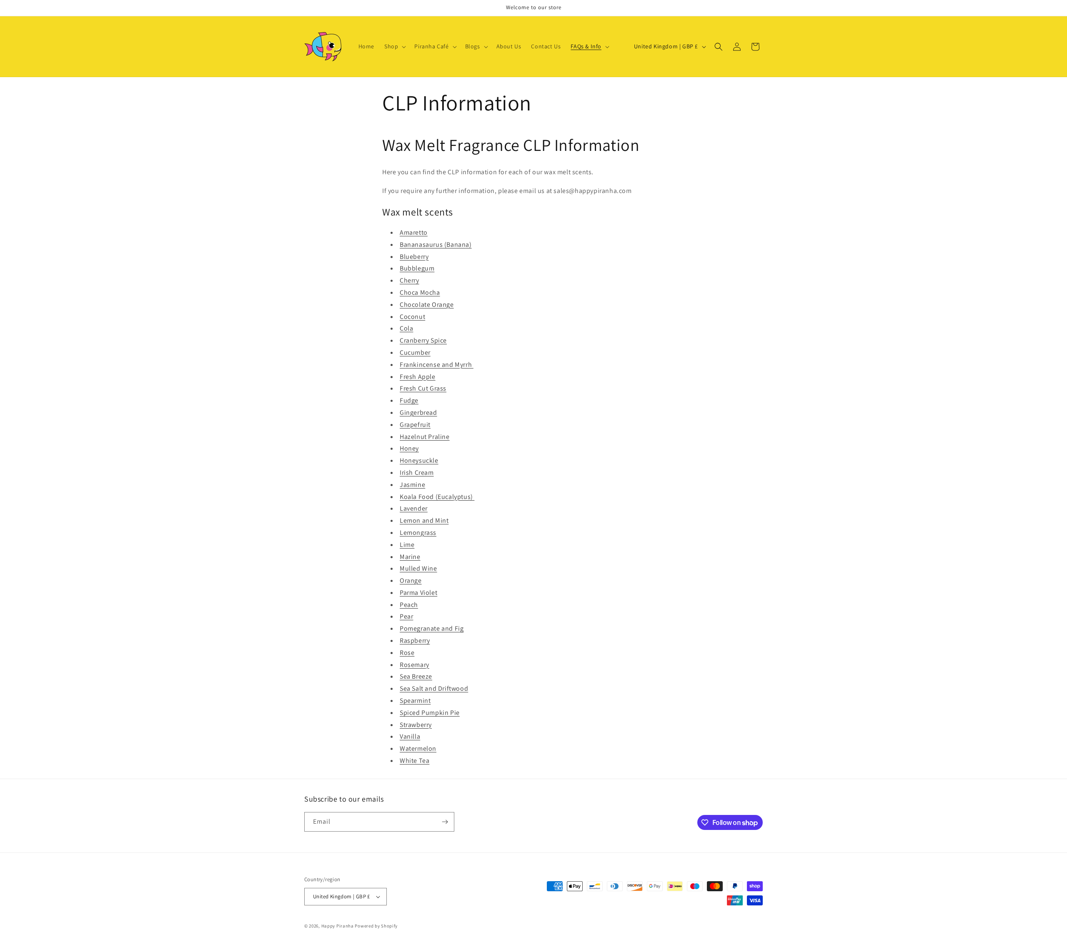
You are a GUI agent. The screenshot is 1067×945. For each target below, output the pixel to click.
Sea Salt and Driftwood (434, 688)
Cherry (409, 280)
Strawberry (416, 724)
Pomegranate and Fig (431, 628)
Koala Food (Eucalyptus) (437, 496)
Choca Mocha (420, 292)
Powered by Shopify (376, 926)
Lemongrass (418, 532)
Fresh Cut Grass (423, 388)
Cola (406, 328)
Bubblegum (417, 268)
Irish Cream (417, 472)
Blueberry (414, 256)
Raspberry (415, 640)
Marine (410, 556)
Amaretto (414, 232)
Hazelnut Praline (425, 436)
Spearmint (415, 700)
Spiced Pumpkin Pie (430, 712)
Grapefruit (415, 424)
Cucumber (415, 352)
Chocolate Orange (427, 304)
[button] (394, 46)
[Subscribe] (445, 822)
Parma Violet (418, 592)
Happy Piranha (337, 926)
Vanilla (410, 736)
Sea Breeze (416, 676)
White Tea (414, 760)
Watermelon (418, 748)
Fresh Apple (418, 376)
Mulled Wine (418, 568)
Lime (407, 544)
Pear (406, 616)
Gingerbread (418, 412)
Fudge (409, 400)
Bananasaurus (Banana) (436, 244)
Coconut (412, 316)
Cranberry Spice (423, 340)
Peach (409, 604)
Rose (407, 652)
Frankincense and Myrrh (436, 364)
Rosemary (414, 664)
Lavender (414, 508)
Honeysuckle (419, 460)
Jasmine (412, 484)
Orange (411, 580)
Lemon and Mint (424, 520)
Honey (409, 448)
